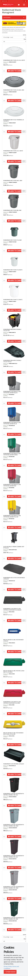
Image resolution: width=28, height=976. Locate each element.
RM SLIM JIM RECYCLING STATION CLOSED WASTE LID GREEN (13, 671)
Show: (25, 39)
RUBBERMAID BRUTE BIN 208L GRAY (12, 210)
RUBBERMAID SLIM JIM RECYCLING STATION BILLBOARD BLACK (12, 392)
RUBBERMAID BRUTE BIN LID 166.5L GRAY (13, 90)
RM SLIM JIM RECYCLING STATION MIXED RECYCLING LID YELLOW (13, 733)
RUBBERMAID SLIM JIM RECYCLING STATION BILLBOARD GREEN (12, 454)
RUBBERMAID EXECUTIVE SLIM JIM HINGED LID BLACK (14, 578)
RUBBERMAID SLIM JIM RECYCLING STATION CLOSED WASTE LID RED (12, 702)
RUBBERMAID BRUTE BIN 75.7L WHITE (12, 299)
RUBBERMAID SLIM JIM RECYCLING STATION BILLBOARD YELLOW (12, 516)
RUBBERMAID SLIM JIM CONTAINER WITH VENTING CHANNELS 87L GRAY (13, 887)
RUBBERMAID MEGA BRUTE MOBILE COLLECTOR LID (12, 361)
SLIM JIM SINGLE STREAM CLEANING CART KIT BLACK (13, 547)
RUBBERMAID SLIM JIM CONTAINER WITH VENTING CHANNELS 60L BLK (13, 794)
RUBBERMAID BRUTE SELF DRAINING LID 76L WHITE (13, 120)
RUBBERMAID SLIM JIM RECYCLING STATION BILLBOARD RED (12, 485)
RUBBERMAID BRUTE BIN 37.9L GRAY (12, 240)
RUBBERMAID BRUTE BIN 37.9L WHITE (12, 270)
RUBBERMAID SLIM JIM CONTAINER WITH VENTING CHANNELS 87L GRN (13, 918)
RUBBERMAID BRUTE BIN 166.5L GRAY (12, 180)
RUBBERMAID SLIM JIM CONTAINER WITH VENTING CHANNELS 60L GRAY (13, 825)
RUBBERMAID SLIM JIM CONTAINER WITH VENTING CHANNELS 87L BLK (13, 856)
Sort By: (24, 34)
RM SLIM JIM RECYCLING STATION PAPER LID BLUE (13, 640)
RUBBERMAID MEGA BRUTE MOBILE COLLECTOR (12, 330)
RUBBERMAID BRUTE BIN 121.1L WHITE (13, 151)
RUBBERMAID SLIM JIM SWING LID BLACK (13, 764)
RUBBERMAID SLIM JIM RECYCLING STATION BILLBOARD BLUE (12, 423)
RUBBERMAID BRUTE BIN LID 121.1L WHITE (14, 60)
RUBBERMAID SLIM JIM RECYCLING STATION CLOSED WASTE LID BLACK (12, 609)
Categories (6, 17)
